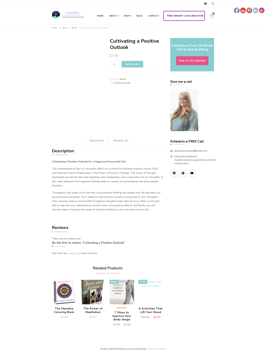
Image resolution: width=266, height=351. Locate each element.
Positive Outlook (122, 82)
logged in (72, 253)
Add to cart (132, 64)
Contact (153, 16)
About (113, 16)
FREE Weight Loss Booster (185, 15)
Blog (140, 16)
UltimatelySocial (156, 348)
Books (123, 78)
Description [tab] (97, 140)
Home (100, 16)
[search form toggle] (213, 3)
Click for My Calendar (192, 60)
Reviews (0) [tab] (120, 140)
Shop (127, 16)
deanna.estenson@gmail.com (190, 150)
